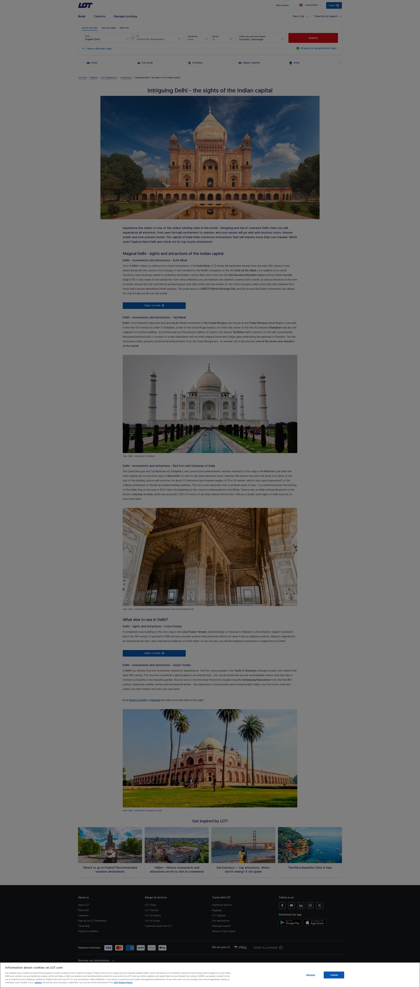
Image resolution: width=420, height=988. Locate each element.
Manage (310, 975)
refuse (38, 982)
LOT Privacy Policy (123, 982)
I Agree (334, 975)
